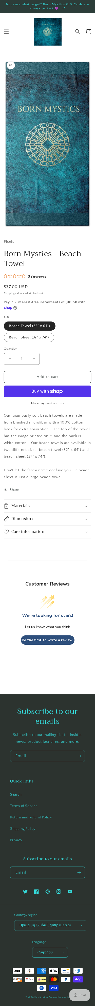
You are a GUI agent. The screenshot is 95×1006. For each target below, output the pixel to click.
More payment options (47, 403)
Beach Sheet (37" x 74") (29, 337)
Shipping (9, 293)
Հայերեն (45, 952)
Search (16, 795)
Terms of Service (23, 806)
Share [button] (14, 490)
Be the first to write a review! (47, 640)
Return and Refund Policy (31, 817)
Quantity (10, 348)
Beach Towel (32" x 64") (29, 326)
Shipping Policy (22, 829)
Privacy (16, 840)
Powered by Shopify (59, 997)
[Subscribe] (79, 756)
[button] (6, 31)
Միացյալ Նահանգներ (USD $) (45, 925)
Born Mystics (41, 997)
